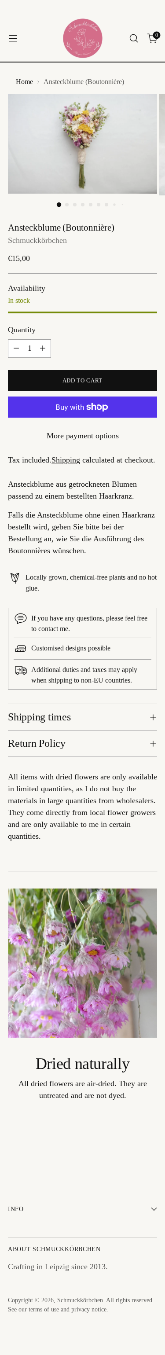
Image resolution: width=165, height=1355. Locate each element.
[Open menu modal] (13, 38)
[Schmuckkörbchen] (83, 38)
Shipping (65, 459)
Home (24, 81)
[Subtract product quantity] (16, 348)
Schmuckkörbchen (37, 240)
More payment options (83, 435)
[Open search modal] (134, 38)
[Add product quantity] (43, 348)
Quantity (22, 329)
